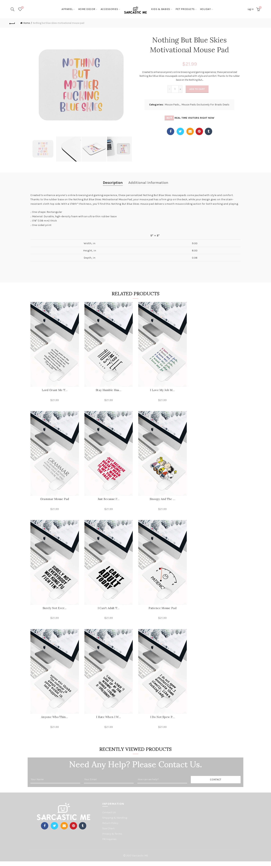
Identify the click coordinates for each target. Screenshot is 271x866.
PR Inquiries (109, 839)
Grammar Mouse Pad (54, 499)
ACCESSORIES (109, 9)
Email (190, 131)
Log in (250, 9)
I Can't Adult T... (108, 608)
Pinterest (199, 131)
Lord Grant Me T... (54, 390)
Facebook (170, 131)
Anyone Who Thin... (54, 717)
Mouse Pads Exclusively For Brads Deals (205, 104)
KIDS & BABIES (160, 9)
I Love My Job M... (162, 390)
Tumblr (208, 131)
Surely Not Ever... (55, 608)
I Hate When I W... (108, 717)
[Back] (12, 23)
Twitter (180, 131)
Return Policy (110, 823)
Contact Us (109, 812)
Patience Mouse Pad (162, 608)
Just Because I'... (108, 499)
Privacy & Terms (112, 833)
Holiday (205, 9)
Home (26, 23)
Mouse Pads (172, 104)
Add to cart (197, 89)
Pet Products (185, 9)
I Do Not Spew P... (162, 717)
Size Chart (108, 828)
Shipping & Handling (114, 817)
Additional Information (148, 183)
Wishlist (22, 7)
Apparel (67, 9)
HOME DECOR (86, 9)
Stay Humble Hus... (108, 390)
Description (113, 183)
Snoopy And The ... (162, 499)
